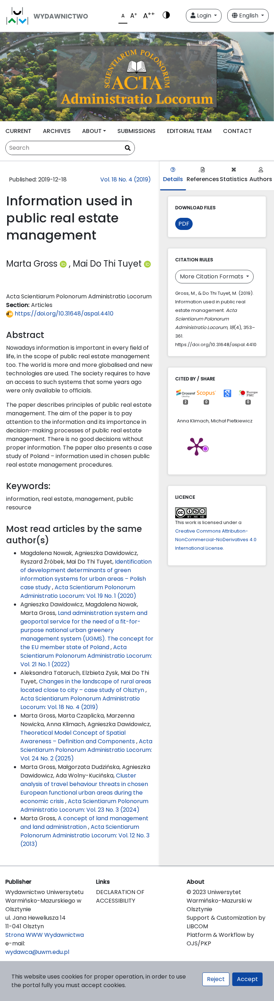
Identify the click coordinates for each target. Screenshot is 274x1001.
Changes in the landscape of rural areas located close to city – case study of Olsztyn (85, 685)
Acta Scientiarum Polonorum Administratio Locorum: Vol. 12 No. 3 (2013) (84, 835)
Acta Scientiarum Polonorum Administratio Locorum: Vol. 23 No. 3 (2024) (84, 805)
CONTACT (237, 131)
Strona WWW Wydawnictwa (44, 935)
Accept (247, 979)
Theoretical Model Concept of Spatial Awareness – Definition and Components (78, 737)
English (249, 15)
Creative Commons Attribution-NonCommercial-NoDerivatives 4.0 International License (216, 539)
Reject (216, 979)
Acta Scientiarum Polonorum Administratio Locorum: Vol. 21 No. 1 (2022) (86, 655)
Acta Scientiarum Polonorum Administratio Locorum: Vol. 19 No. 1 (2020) (78, 591)
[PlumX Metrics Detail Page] (196, 446)
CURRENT (18, 131)
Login (204, 15)
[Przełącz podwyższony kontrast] (166, 16)
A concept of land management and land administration (84, 822)
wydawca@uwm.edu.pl (37, 952)
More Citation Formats (212, 276)
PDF (183, 224)
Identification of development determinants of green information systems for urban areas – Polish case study (86, 574)
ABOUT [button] (92, 131)
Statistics (234, 179)
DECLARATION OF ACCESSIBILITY (120, 896)
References (203, 179)
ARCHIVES (57, 131)
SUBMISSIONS (136, 131)
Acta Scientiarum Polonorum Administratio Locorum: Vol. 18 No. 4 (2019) (80, 702)
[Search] (128, 148)
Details (173, 179)
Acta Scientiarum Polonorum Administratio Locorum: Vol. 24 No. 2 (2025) (86, 750)
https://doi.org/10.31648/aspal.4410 (63, 313)
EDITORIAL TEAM (189, 131)
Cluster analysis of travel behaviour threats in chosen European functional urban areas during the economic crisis (84, 788)
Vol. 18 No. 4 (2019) (125, 179)
